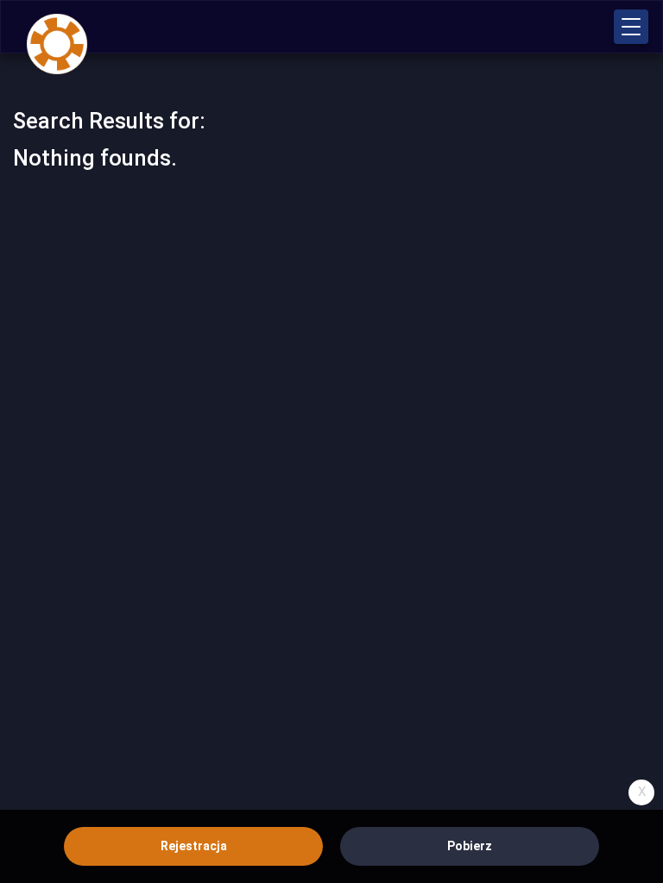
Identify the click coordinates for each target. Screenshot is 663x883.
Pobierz (469, 846)
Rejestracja (194, 846)
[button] (631, 26)
